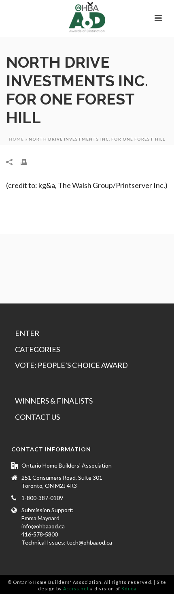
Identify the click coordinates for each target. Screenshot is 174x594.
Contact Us (37, 416)
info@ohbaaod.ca (43, 526)
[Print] (28, 161)
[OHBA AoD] (87, 18)
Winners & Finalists (54, 400)
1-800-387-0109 (42, 497)
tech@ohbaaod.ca (89, 542)
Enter (27, 333)
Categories (37, 349)
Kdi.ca (128, 588)
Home (16, 139)
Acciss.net (76, 588)
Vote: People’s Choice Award (71, 365)
